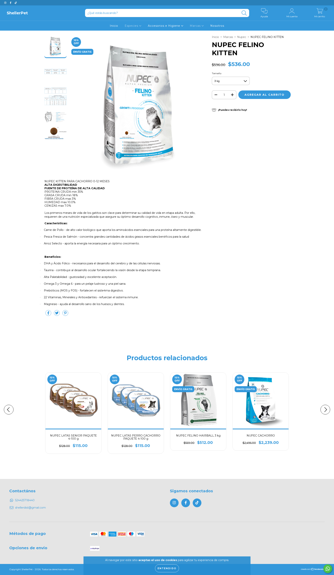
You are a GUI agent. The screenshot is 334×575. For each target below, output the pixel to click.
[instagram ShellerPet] (6, 2)
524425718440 (25, 500)
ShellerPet (17, 13)
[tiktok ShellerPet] (15, 2)
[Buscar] (244, 13)
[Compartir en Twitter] (57, 314)
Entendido (167, 568)
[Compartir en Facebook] (48, 314)
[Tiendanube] (313, 569)
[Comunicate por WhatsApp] (327, 568)
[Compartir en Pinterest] (65, 314)
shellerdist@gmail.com (30, 507)
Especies (132, 26)
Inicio (114, 26)
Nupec (241, 37)
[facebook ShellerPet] (11, 2)
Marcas (196, 26)
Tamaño (216, 73)
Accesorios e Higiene (164, 26)
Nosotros (217, 26)
